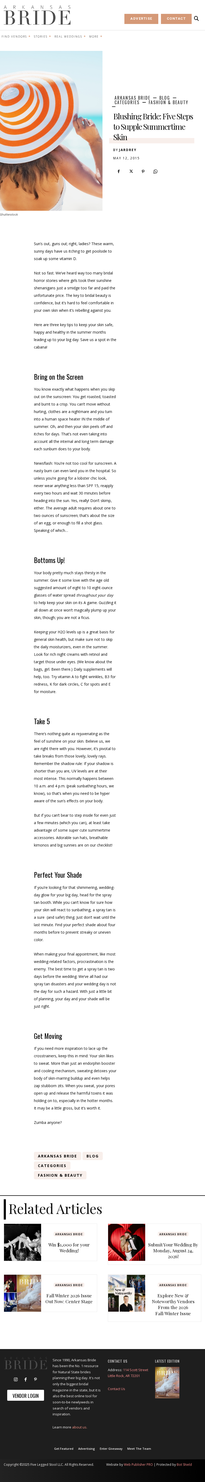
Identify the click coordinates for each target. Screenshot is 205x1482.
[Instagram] (15, 1379)
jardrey (128, 150)
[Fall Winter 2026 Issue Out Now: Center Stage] (22, 1293)
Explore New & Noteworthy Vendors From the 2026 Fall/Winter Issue (173, 1304)
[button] (196, 18)
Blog (164, 98)
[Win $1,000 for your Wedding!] (22, 1242)
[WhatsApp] (155, 171)
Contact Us (116, 1388)
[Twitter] (130, 171)
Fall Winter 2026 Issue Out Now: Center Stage (69, 1298)
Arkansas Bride (132, 98)
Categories (127, 102)
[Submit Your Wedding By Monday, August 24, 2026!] (126, 1242)
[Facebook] (118, 171)
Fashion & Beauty (168, 102)
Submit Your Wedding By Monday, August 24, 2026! (173, 1250)
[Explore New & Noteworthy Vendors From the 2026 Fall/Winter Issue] (126, 1293)
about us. (79, 1427)
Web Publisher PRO (138, 1464)
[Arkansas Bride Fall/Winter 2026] (167, 1382)
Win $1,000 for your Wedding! (69, 1247)
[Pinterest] (143, 171)
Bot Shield (184, 1464)
